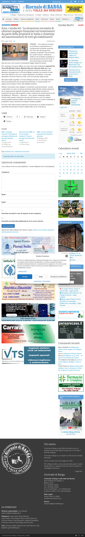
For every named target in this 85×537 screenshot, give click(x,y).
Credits (28, 535)
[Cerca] (71, 1)
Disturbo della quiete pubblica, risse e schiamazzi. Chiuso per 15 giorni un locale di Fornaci (70, 368)
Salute (52, 19)
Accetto (70, 282)
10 (60, 166)
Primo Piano (6, 25)
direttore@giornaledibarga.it (11, 513)
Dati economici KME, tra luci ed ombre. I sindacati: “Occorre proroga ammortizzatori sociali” (27, 136)
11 (63, 166)
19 (67, 170)
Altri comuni (79, 15)
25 (63, 173)
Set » (81, 153)
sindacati (8, 151)
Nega (41, 277)
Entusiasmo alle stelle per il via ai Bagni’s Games (71, 294)
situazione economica (22, 151)
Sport (37, 19)
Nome (4, 194)
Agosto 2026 (71, 153)
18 (63, 170)
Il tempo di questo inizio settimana (76, 101)
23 (82, 170)
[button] (67, 256)
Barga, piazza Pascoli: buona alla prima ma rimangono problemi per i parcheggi (70, 301)
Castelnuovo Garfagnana (26, 15)
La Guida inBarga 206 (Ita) (71, 432)
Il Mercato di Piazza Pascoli (72, 353)
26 (67, 173)
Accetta (24, 277)
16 (82, 166)
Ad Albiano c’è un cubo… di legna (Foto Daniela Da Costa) (71, 255)
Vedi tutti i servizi (70, 80)
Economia (44, 19)
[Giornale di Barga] (42, 8)
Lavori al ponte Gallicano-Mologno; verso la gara (70, 362)
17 (60, 170)
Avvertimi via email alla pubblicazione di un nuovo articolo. (22, 221)
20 (71, 170)
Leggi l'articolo (73, 291)
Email (4, 202)
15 (78, 166)
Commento (6, 172)
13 (71, 166)
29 (78, 173)
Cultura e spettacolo (27, 19)
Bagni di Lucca (68, 15)
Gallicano (46, 15)
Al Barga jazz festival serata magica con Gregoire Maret (74, 54)
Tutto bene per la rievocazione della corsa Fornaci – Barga (74, 73)
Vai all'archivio (70, 260)
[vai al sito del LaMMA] (74, 139)
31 (60, 176)
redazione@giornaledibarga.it (53, 504)
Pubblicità (21, 1)
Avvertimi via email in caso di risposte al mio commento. (21, 213)
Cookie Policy (37, 281)
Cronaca (9, 19)
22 (78, 170)
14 (74, 166)
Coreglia (38, 15)
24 (60, 173)
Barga (14, 15)
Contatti (14, 1)
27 (71, 173)
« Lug (60, 153)
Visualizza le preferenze (58, 277)
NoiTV (79, 19)
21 (74, 170)
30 (82, 173)
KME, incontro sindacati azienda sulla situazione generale (45, 134)
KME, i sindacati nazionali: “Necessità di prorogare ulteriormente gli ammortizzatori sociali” (9, 136)
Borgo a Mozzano (56, 15)
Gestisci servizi (22, 271)
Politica (16, 19)
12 (67, 166)
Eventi (58, 19)
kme (13, 151)
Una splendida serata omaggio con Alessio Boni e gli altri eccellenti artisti (75, 63)
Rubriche (65, 19)
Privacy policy (21, 535)
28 (74, 173)
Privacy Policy (46, 281)
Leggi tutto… (64, 107)
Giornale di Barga (11, 535)
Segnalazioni (6, 1)
